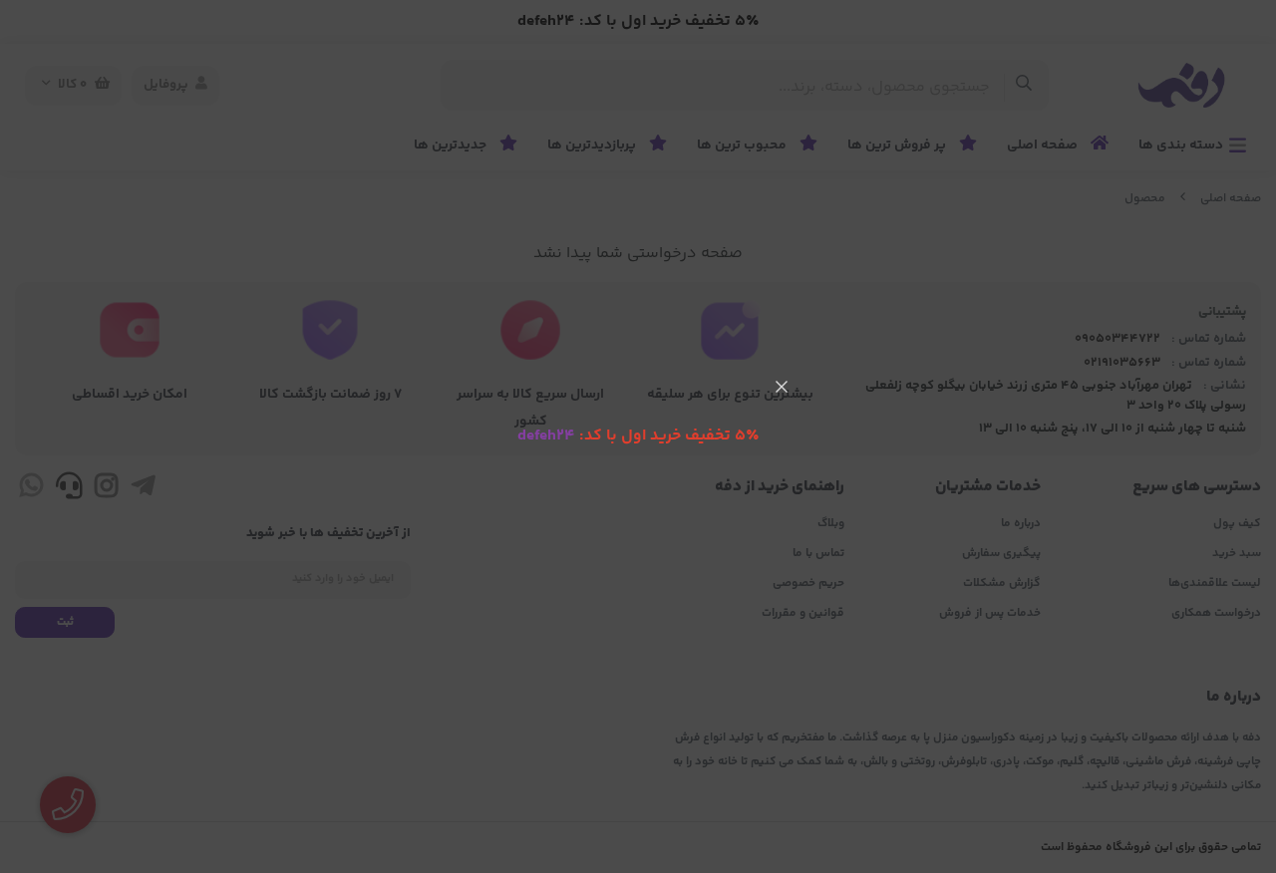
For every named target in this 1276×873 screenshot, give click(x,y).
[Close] (781, 387)
